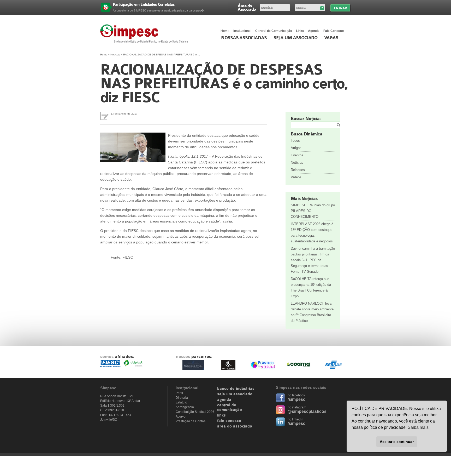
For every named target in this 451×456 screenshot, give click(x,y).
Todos (295, 140)
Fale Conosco (333, 31)
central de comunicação (229, 407)
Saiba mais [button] (418, 427)
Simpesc (145, 33)
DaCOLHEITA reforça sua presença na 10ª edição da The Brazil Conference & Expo (311, 287)
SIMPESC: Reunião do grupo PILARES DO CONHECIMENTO (313, 211)
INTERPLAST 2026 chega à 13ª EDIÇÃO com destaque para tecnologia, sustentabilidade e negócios (312, 232)
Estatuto (181, 402)
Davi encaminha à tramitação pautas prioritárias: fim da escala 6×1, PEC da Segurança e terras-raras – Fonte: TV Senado (313, 260)
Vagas (331, 38)
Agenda (313, 31)
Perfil (179, 393)
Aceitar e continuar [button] (397, 442)
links (221, 415)
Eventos (297, 155)
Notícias (115, 54)
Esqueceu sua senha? (322, 8)
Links (300, 31)
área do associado (234, 426)
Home (225, 31)
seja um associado (234, 394)
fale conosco (229, 421)
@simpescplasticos (307, 411)
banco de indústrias (235, 388)
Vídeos (296, 177)
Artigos (296, 148)
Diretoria (182, 398)
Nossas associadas (244, 38)
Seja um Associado (296, 38)
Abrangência (185, 407)
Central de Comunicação (273, 31)
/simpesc (296, 399)
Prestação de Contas (190, 421)
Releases (298, 170)
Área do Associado (247, 7)
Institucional (242, 31)
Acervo (181, 416)
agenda (224, 399)
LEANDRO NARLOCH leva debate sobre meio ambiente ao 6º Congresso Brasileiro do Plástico (312, 312)
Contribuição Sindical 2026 (195, 412)
